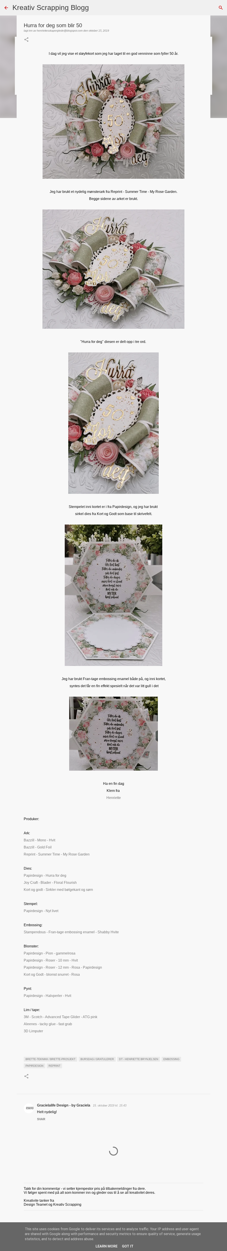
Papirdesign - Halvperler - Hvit (47, 996)
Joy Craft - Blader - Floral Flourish (51, 882)
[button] (26, 40)
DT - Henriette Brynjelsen (138, 1059)
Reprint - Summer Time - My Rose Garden (57, 854)
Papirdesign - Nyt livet (41, 911)
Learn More (106, 1246)
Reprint (54, 1065)
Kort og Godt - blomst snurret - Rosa (52, 974)
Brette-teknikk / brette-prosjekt (50, 1059)
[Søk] (95, 7)
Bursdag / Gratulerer (97, 1059)
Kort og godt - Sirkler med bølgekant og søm (58, 890)
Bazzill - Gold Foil (38, 847)
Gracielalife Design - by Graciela (64, 1105)
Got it (127, 1246)
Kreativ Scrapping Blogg (50, 7)
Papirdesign (34, 1065)
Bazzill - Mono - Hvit (39, 840)
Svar (41, 1119)
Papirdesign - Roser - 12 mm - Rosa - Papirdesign (63, 967)
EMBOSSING (171, 1059)
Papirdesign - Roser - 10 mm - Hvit (51, 960)
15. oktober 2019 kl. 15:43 (109, 1105)
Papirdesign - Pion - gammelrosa (49, 953)
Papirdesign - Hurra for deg (45, 875)
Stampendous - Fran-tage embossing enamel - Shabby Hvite (71, 932)
